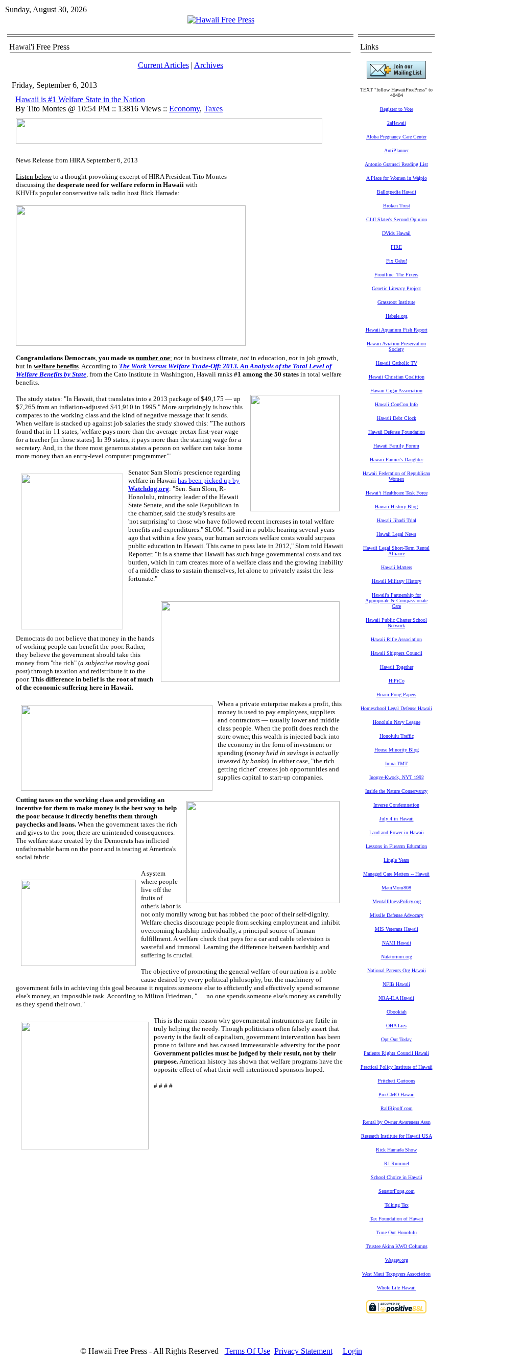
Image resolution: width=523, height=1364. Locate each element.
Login (352, 1351)
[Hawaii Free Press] (220, 19)
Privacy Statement (303, 1351)
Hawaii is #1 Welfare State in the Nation (80, 99)
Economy (184, 108)
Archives (208, 65)
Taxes (213, 108)
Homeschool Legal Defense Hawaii (396, 708)
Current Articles (163, 65)
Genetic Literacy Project (396, 288)
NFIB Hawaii (396, 984)
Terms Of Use (247, 1351)
